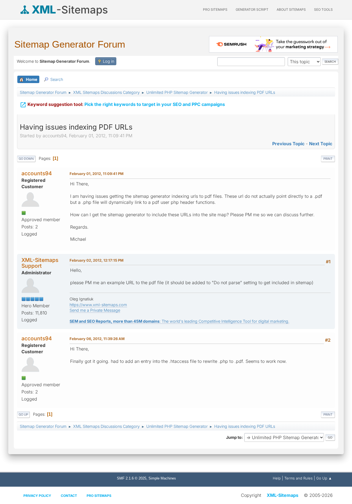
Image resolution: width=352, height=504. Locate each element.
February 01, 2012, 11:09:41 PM (96, 173)
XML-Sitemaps (282, 495)
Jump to (233, 437)
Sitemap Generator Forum (69, 44)
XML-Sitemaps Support (39, 263)
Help (277, 478)
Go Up (23, 415)
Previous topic (288, 143)
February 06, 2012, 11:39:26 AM (97, 338)
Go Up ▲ (324, 478)
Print (327, 159)
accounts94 (36, 173)
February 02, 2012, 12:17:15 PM (96, 260)
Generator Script (252, 9)
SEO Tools (323, 9)
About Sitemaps (291, 9)
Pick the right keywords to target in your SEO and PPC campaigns (122, 105)
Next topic (320, 143)
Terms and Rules (298, 478)
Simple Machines (162, 478)
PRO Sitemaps (215, 9)
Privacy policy (37, 496)
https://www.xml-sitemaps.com (98, 304)
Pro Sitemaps (99, 496)
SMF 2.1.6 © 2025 (131, 478)
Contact (69, 496)
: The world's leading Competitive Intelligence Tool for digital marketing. (179, 321)
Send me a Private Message (95, 310)
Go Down (26, 159)
